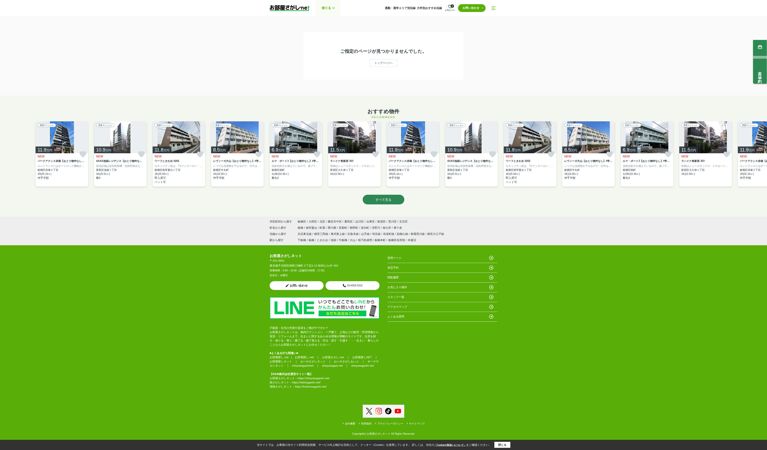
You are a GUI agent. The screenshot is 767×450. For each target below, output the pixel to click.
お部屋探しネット (281, 361)
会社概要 (350, 423)
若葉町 (343, 227)
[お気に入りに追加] (83, 154)
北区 (322, 221)
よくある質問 (395, 316)
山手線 (365, 233)
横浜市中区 (335, 221)
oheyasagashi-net (362, 365)
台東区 (370, 221)
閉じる (502, 444)
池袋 (333, 240)
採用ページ (394, 257)
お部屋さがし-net (333, 357)
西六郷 (332, 227)
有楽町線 (389, 233)
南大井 (387, 227)
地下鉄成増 (365, 240)
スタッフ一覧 (395, 297)
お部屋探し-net (304, 357)
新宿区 (381, 221)
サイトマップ (417, 423)
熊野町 (354, 227)
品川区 (359, 221)
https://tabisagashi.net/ (306, 382)
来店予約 (393, 267)
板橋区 (302, 221)
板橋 (301, 227)
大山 (352, 240)
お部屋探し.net (279, 357)
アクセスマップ (397, 306)
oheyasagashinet (303, 365)
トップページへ (384, 62)
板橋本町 (380, 240)
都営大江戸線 (435, 233)
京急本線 (353, 233)
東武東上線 (338, 233)
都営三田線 (321, 233)
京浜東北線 (305, 233)
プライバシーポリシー (390, 423)
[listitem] (296, 154)
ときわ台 (322, 240)
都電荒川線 (418, 233)
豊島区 (348, 221)
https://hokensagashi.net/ (311, 386)
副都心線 (403, 233)
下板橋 (302, 240)
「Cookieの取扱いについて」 (450, 445)
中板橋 (343, 240)
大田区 (313, 221)
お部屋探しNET (362, 357)
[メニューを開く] (493, 8)
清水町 (365, 227)
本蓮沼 (412, 240)
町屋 (323, 227)
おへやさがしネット (313, 361)
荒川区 (392, 221)
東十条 (398, 227)
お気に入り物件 (397, 287)
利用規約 (366, 423)
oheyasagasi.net (332, 365)
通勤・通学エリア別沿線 (400, 8)
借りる (326, 8)
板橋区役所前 (396, 240)
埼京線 (376, 233)
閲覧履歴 (393, 277)
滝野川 (376, 227)
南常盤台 (312, 227)
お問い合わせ (471, 7)
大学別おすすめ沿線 (429, 8)
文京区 (403, 221)
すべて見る (383, 199)
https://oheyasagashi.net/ (313, 378)
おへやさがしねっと (346, 361)
